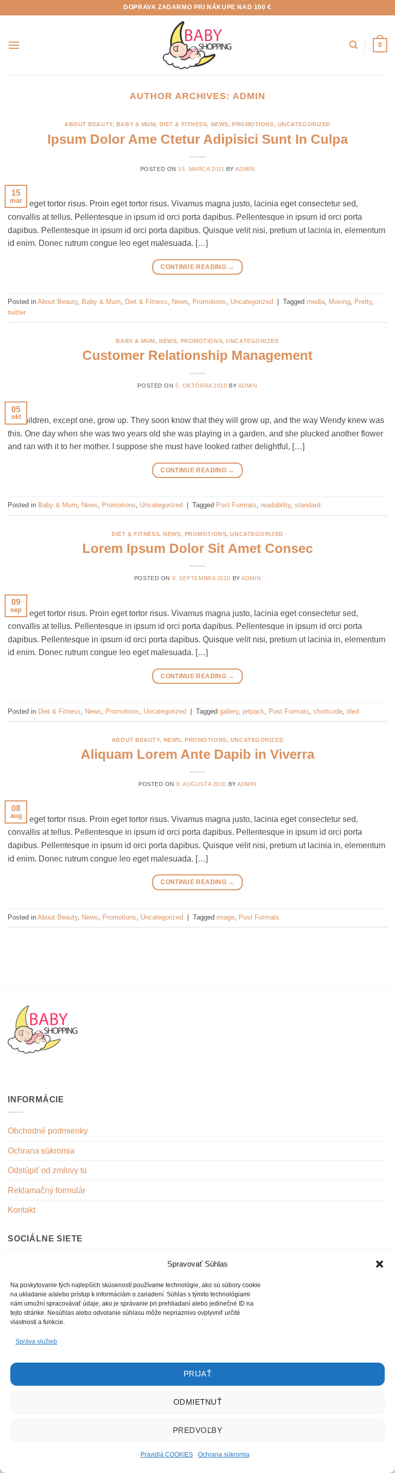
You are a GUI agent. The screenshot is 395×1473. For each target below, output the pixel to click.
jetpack (253, 711)
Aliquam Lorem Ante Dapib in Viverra (197, 754)
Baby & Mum (136, 124)
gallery (229, 711)
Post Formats (236, 505)
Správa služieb (36, 1341)
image (226, 917)
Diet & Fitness (183, 124)
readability (276, 505)
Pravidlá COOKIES (166, 1454)
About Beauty (88, 124)
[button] (379, 1264)
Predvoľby (197, 1430)
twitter (17, 312)
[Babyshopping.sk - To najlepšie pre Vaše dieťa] (197, 45)
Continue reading (197, 267)
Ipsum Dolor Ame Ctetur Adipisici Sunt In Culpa (197, 139)
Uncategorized (304, 124)
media (316, 301)
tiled (353, 711)
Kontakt (21, 1210)
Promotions (253, 124)
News (219, 124)
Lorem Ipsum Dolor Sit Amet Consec (197, 548)
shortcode (328, 711)
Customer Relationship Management (197, 355)
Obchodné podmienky (48, 1130)
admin (248, 95)
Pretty (363, 301)
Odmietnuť (197, 1402)
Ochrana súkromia (223, 1454)
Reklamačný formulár (46, 1190)
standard (307, 505)
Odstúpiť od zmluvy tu (47, 1170)
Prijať (198, 1373)
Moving (339, 301)
